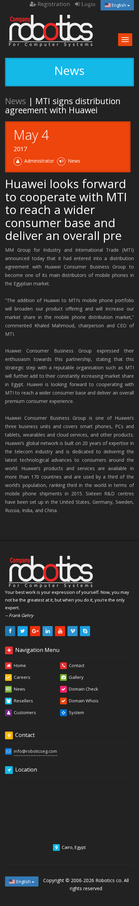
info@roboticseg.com (35, 751)
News (15, 101)
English (119, 5)
